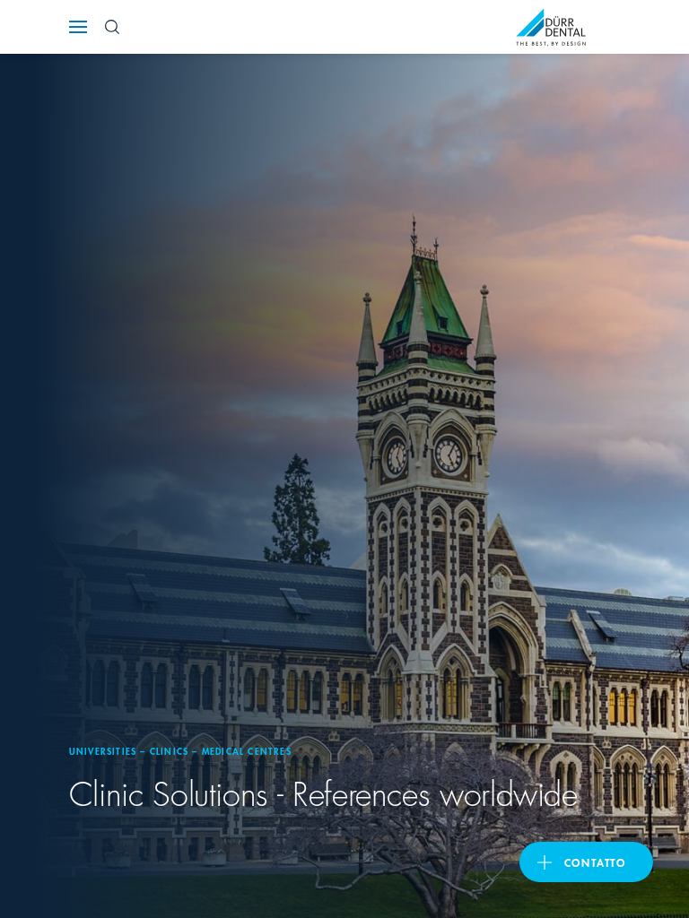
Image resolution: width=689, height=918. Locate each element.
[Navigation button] (78, 27)
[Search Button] (112, 27)
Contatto (595, 861)
